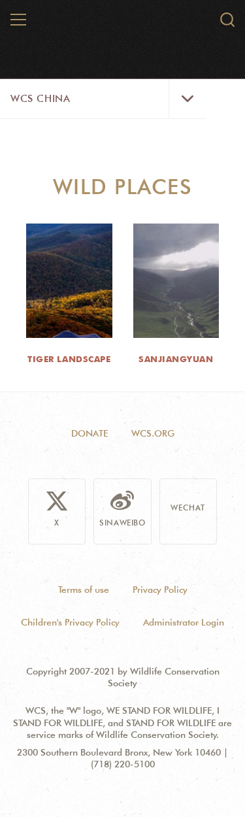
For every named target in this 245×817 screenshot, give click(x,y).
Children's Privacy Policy (70, 622)
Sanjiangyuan (176, 359)
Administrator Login (183, 622)
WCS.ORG (152, 433)
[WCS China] (123, 24)
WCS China (40, 99)
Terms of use (83, 589)
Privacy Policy (160, 589)
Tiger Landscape (68, 359)
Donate (89, 433)
